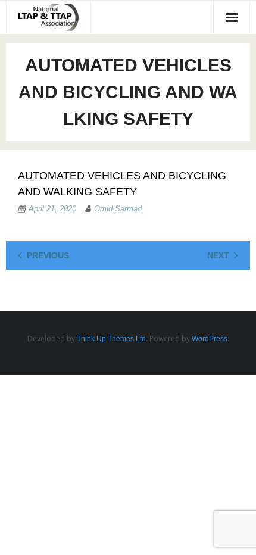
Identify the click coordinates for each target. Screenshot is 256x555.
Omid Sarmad (118, 208)
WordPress (209, 339)
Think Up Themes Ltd (111, 339)
